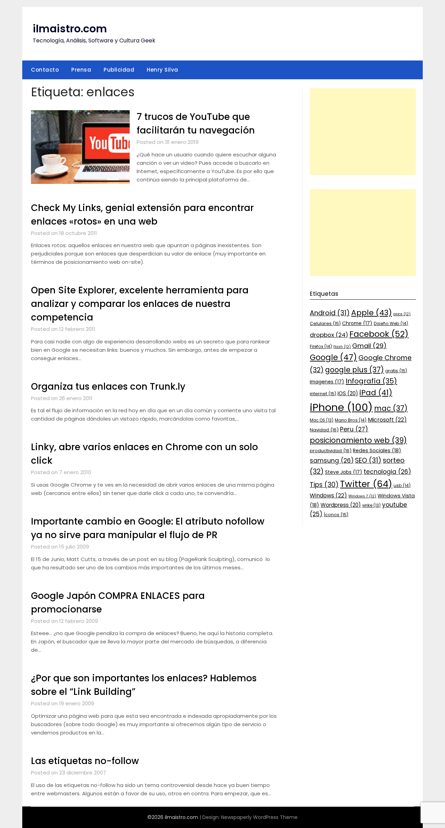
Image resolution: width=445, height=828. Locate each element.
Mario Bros (350, 420)
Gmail (369, 345)
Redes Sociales (377, 450)
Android (330, 313)
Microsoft (387, 420)
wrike (371, 505)
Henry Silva (162, 69)
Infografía (371, 381)
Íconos (336, 515)
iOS (348, 393)
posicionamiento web (358, 440)
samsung (332, 460)
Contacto (45, 69)
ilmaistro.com (70, 28)
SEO (368, 460)
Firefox (321, 346)
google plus (354, 370)
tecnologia (387, 472)
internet (323, 394)
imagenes (327, 381)
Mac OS (321, 420)
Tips (324, 484)
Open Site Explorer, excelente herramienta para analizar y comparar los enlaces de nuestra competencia (140, 304)
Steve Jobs (343, 472)
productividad (330, 450)
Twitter (366, 484)
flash (342, 346)
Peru (354, 429)
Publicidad (119, 69)
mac (390, 408)
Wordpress (341, 505)
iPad (375, 393)
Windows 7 (362, 496)
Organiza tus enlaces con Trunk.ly (108, 386)
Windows (328, 496)
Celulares (325, 323)
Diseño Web (391, 323)
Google (333, 357)
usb (402, 485)
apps (402, 314)
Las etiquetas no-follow (85, 761)
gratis (396, 371)
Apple (371, 312)
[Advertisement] (363, 131)
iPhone (341, 407)
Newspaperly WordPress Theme (259, 817)
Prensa (81, 69)
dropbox (329, 335)
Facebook (378, 334)
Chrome (357, 323)
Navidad (324, 430)
